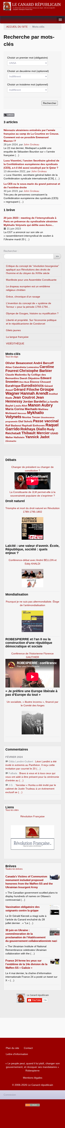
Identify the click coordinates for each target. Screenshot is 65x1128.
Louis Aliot (20, 405)
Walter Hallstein (15, 437)
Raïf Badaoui (13, 425)
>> (57, 256)
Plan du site (12, 1048)
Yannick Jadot (37, 437)
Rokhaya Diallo (33, 429)
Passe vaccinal (46, 421)
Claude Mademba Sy (18, 374)
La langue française (17, 336)
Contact (28, 1048)
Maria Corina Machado (21, 409)
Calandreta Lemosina (26, 367)
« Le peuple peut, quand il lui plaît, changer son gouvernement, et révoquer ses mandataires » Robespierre (32, 1067)
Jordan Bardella (34, 401)
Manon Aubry (40, 405)
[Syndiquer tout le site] (32, 1105)
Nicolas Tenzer (31, 417)
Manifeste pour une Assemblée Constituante (31, 279)
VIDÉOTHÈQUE (15, 343)
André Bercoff (43, 363)
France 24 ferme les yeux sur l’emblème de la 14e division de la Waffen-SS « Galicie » (26, 964)
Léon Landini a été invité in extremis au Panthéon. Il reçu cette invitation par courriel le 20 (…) (31, 765)
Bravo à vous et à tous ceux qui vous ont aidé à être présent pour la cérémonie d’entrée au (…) (32, 777)
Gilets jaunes (13, 330)
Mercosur (22, 413)
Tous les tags (11, 356)
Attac (8, 367)
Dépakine (34, 378)
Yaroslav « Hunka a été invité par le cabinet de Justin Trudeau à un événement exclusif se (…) (30, 789)
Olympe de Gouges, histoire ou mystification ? (32, 313)
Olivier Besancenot (19, 363)
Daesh (23, 378)
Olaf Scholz (25, 421)
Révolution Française (32, 816)
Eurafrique (13, 386)
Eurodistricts (32, 386)
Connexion (10, 1094)
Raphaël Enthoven (33, 425)
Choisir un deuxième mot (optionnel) (28, 71)
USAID (54, 433)
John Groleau (31, 144)
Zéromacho (10, 441)
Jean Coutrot (24, 397)
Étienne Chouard (40, 381)
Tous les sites (12, 810)
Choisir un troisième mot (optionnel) (27, 84)
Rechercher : (11, 251)
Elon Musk (24, 382)
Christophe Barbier (35, 371)
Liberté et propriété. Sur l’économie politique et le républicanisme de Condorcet (31, 322)
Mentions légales (32, 1077)
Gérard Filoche (26, 389)
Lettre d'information (17, 1054)
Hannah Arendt (34, 393)
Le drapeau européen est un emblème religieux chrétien (28, 288)
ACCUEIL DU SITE (17, 26)
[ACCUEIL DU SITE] (32, 6)
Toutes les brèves (14, 869)
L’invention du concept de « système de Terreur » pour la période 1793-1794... (28, 305)
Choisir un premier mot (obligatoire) (27, 57)
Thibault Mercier (35, 433)
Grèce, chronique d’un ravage (23, 296)
